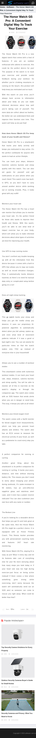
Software (10, 7)
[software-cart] (18, 3)
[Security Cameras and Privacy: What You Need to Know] (17, 710)
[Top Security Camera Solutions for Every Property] (17, 644)
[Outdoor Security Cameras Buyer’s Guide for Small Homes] (17, 677)
